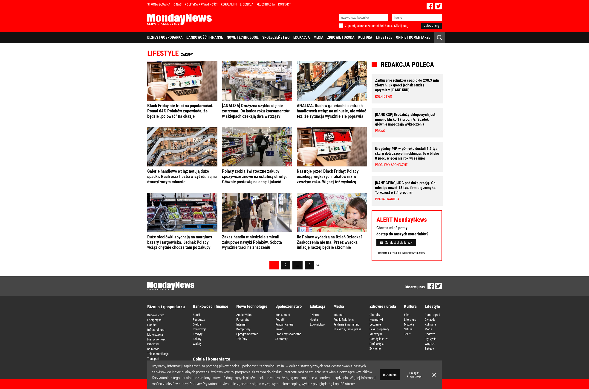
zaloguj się (431, 25)
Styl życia (430, 339)
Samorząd (281, 339)
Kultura (365, 37)
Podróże (430, 334)
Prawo (279, 329)
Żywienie (375, 348)
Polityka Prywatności (201, 4)
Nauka (314, 319)
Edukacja (301, 37)
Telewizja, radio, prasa (347, 329)
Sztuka (408, 329)
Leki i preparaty (379, 329)
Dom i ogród (432, 315)
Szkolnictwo (317, 324)
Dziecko (315, 315)
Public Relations (343, 319)
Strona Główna (158, 4)
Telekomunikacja (158, 354)
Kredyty (197, 334)
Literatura (410, 319)
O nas (177, 4)
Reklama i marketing (346, 324)
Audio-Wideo (244, 315)
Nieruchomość (156, 339)
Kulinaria (430, 324)
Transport (153, 358)
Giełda (197, 324)
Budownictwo (155, 315)
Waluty (197, 344)
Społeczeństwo (276, 37)
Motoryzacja (155, 334)
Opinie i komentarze (413, 37)
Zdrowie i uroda (341, 37)
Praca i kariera (284, 324)
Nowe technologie (243, 37)
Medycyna (376, 334)
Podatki (280, 319)
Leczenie (375, 324)
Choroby (375, 315)
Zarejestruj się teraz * (399, 242)
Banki (196, 315)
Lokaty (197, 339)
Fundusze (199, 319)
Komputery (243, 329)
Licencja (246, 4)
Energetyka (154, 320)
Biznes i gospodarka (165, 37)
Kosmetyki (376, 319)
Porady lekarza (379, 339)
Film (407, 315)
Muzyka (409, 324)
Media (318, 37)
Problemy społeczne (288, 334)
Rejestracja (266, 4)
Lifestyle (384, 37)
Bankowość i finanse (204, 37)
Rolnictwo (153, 349)
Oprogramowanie (247, 334)
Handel (151, 325)
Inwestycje (199, 329)
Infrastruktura (156, 330)
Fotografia (242, 319)
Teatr (407, 334)
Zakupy (429, 348)
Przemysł (153, 344)
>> (318, 265)
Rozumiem (390, 375)
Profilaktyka (377, 344)
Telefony (241, 339)
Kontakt (284, 4)
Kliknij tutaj (401, 26)
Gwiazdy (430, 319)
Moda (428, 329)
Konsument (282, 315)
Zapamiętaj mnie (356, 26)
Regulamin (229, 4)
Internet (241, 324)
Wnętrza (430, 344)
